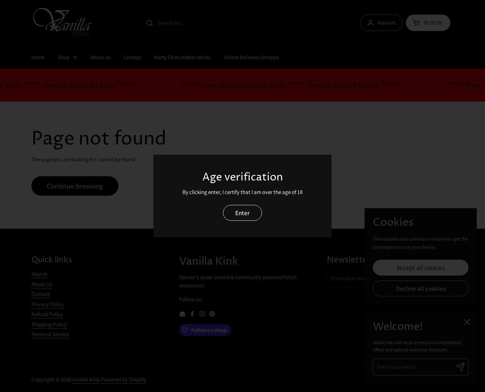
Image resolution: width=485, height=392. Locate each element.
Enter (242, 213)
